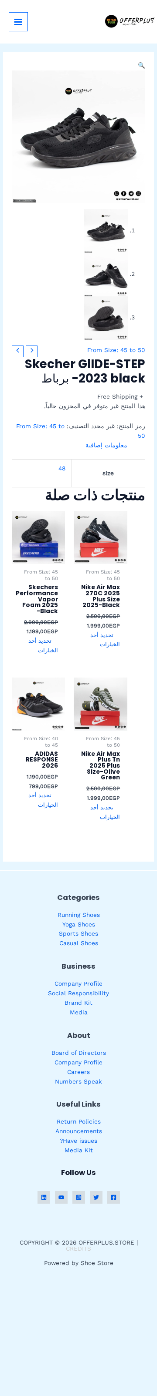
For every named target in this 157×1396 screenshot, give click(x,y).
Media (79, 1012)
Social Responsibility (78, 993)
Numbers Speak (78, 1081)
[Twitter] (96, 1197)
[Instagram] (78, 1197)
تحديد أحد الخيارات (105, 640)
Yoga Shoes (78, 924)
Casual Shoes (78, 943)
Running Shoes (79, 914)
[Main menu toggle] (18, 21)
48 (61, 468)
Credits (78, 1248)
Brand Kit (78, 1002)
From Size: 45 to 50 (116, 349)
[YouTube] (61, 1197)
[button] (141, 65)
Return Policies (79, 1121)
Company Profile (78, 983)
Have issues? (78, 1140)
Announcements (78, 1131)
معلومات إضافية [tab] (106, 445)
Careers (78, 1071)
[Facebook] (113, 1197)
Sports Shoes (78, 933)
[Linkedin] (44, 1197)
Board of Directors (78, 1052)
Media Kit (79, 1150)
